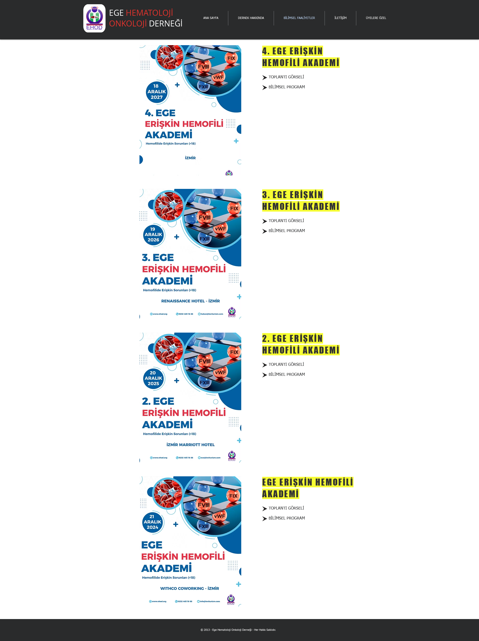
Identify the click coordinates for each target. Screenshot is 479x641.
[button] (287, 87)
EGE (146, 18)
